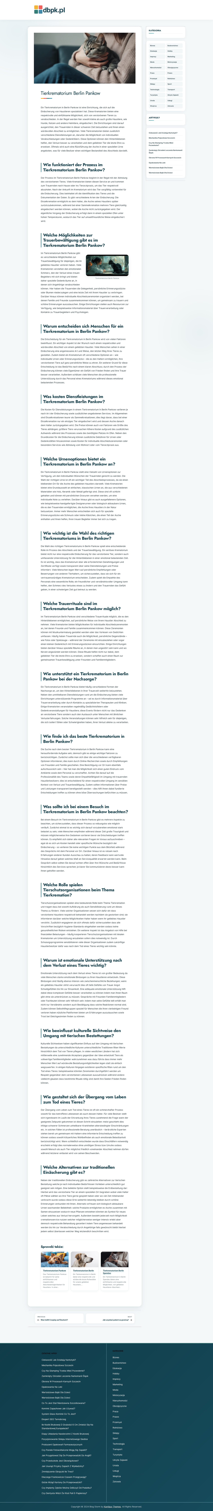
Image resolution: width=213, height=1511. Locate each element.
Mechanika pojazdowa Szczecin (162, 138)
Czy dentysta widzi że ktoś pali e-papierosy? (64, 1493)
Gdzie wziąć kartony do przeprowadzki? (62, 1482)
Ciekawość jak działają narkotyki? (163, 133)
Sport (170, 84)
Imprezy (153, 57)
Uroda (152, 100)
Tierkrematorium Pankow (54, 1270)
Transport (171, 89)
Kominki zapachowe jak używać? (58, 1408)
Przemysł (153, 79)
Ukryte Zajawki (173, 95)
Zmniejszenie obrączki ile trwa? (58, 1471)
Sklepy (152, 84)
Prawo (170, 73)
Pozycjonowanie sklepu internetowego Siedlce (65, 1439)
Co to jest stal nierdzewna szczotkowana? (63, 1403)
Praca (152, 73)
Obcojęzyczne (173, 68)
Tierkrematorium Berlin (83, 1270)
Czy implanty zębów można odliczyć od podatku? (67, 1488)
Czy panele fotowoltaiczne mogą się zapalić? (64, 1450)
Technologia (154, 89)
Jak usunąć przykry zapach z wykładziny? (63, 1466)
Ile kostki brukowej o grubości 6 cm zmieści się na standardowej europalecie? (67, 1426)
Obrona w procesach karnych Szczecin (165, 158)
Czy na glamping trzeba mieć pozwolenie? (161, 144)
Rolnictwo (171, 79)
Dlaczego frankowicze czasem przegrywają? (64, 1477)
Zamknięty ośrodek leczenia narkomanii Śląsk (165, 151)
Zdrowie (171, 106)
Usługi (170, 100)
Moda (152, 62)
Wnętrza (153, 106)
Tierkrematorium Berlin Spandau (113, 1271)
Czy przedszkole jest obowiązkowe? (60, 1461)
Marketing (171, 57)
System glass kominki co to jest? (59, 1414)
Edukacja (153, 51)
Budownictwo (173, 46)
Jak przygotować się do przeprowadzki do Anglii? (66, 1455)
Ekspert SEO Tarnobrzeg (54, 1419)
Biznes (152, 46)
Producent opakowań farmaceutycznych (62, 1444)
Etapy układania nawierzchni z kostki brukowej (65, 1434)
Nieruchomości (155, 68)
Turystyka (154, 95)
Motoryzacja (172, 62)
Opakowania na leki (157, 163)
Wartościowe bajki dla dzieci (161, 168)
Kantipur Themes (112, 1506)
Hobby (170, 51)
